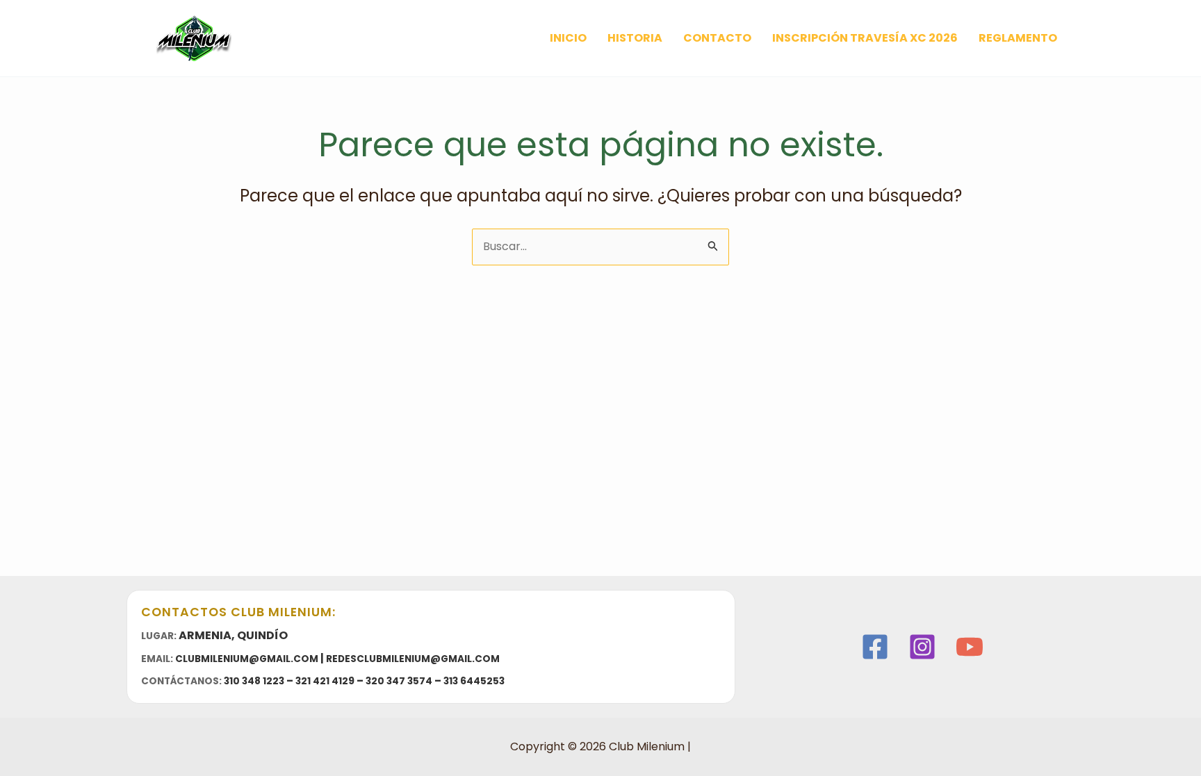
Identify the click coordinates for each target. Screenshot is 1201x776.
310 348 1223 (254, 681)
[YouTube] (969, 647)
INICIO (568, 38)
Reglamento (1018, 38)
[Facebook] (875, 647)
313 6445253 (474, 681)
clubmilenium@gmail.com (246, 659)
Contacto (717, 38)
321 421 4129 (324, 681)
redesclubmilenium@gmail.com (413, 659)
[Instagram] (922, 647)
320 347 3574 (399, 681)
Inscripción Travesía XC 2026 (865, 38)
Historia (634, 38)
